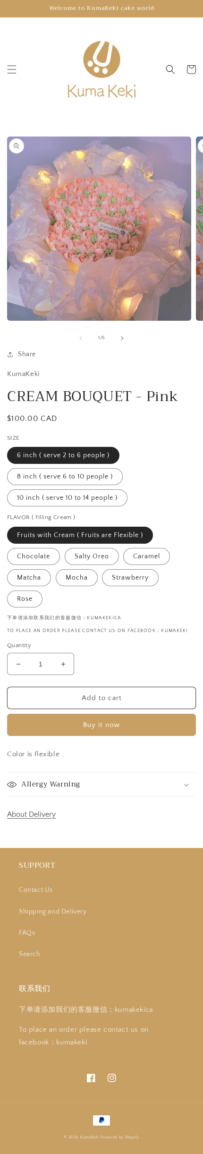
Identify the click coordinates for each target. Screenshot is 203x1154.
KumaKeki (90, 1137)
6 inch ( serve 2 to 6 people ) (63, 455)
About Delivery (31, 814)
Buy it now (101, 725)
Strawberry (130, 577)
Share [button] (27, 354)
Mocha (77, 577)
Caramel (146, 556)
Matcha (29, 577)
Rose (25, 599)
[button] (11, 69)
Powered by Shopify (120, 1137)
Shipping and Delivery (53, 911)
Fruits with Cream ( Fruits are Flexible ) (80, 535)
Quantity (19, 645)
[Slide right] (122, 338)
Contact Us (36, 890)
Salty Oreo (92, 556)
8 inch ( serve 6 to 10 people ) (65, 476)
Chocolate (33, 556)
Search (30, 954)
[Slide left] (80, 338)
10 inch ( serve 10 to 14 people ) (67, 498)
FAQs (27, 933)
